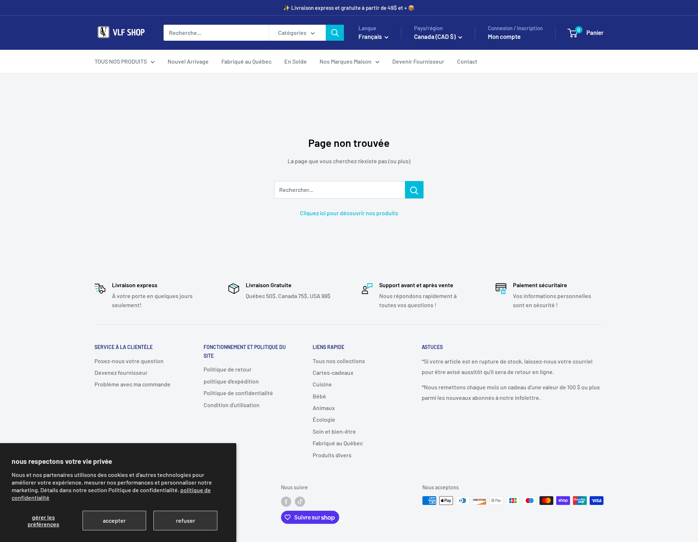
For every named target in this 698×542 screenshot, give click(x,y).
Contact (467, 61)
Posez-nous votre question (129, 360)
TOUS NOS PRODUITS (121, 61)
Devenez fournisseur (121, 372)
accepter (114, 520)
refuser (185, 520)
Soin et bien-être (334, 431)
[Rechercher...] (414, 189)
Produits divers (332, 454)
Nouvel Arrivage (188, 61)
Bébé (319, 396)
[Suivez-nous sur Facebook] (286, 501)
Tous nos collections (339, 360)
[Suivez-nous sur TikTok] (300, 501)
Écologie (324, 419)
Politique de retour (228, 369)
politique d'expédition (231, 381)
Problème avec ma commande (133, 384)
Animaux (324, 407)
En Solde (295, 61)
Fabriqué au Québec (246, 61)
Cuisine (322, 384)
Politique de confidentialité (238, 392)
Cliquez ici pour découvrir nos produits (349, 212)
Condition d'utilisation (232, 404)
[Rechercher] (335, 33)
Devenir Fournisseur (418, 61)
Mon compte (504, 36)
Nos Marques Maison (346, 61)
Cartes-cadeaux (333, 372)
